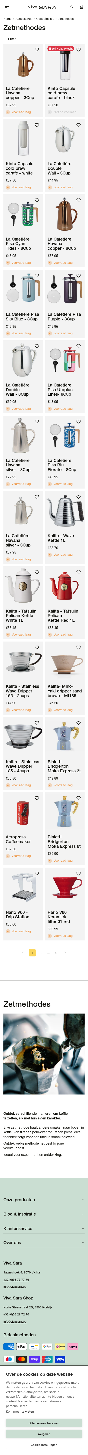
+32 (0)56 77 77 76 (16, 1280)
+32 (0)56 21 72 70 (16, 1314)
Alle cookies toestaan (44, 1423)
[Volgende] (65, 953)
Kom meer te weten (20, 1411)
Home (7, 19)
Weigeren (44, 1434)
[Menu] (7, 7)
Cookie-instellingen (44, 1444)
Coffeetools (44, 19)
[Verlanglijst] (37, 49)
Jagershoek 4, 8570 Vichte (21, 1272)
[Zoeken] (71, 7)
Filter (12, 39)
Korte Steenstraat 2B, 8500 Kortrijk (27, 1307)
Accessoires (24, 19)
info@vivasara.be (14, 1287)
